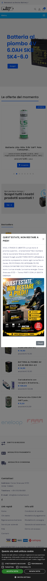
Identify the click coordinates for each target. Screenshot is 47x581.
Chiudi (40, 343)
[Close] (43, 239)
